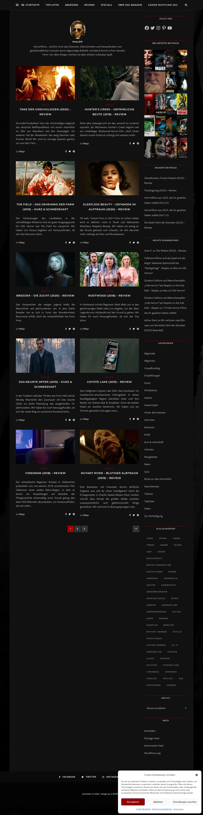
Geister (151, 585)
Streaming (153, 672)
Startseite (33, 4)
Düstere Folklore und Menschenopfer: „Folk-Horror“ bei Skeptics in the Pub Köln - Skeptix (165, 285)
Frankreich (171, 578)
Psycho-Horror (156, 645)
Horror (151, 605)
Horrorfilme (170, 605)
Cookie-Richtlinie (143, 809)
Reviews (89, 4)
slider (150, 658)
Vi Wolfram (116, 793)
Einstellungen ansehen (184, 802)
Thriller (152, 678)
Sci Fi (175, 645)
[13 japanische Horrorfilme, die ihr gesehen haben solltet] (176, 147)
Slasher (172, 652)
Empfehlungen (152, 375)
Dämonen (152, 578)
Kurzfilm (152, 625)
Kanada (163, 618)
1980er (176, 538)
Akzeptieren (133, 802)
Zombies (171, 685)
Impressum (178, 809)
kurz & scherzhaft (153, 442)
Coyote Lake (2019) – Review (109, 381)
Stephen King (171, 665)
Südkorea (171, 672)
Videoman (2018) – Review (45, 473)
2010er (178, 545)
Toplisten (52, 4)
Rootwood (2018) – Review (109, 295)
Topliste (168, 678)
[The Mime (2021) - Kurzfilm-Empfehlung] (154, 147)
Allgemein (149, 360)
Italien (176, 611)
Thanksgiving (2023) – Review (160, 190)
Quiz (146, 471)
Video (147, 508)
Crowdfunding (152, 368)
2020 (149, 551)
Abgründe (71, 4)
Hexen (174, 598)
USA (181, 678)
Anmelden (149, 730)
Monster (168, 625)
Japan (150, 618)
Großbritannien (157, 591)
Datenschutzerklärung (162, 809)
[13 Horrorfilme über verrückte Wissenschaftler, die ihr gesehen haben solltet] (176, 82)
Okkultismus (154, 638)
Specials (106, 4)
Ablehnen (158, 802)
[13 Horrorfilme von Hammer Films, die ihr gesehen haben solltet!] (154, 125)
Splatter (152, 665)
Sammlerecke (151, 486)
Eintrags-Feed (151, 738)
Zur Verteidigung (153, 516)
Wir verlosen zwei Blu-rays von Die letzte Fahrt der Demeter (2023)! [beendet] (164, 325)
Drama (172, 571)
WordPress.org (152, 753)
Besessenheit (154, 558)
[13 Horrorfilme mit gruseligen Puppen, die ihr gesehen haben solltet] (154, 60)
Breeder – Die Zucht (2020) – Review (45, 295)
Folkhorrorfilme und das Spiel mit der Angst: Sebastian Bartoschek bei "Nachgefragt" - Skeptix (164, 263)
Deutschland (155, 571)
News (147, 464)
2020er (161, 551)
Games (148, 397)
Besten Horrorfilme (159, 565)
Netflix (177, 632)
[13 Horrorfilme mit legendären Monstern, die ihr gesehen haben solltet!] (176, 125)
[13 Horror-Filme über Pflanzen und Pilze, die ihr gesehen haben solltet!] (176, 104)
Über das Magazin (130, 4)
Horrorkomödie (156, 611)
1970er (163, 538)
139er (150, 538)
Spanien (165, 658)
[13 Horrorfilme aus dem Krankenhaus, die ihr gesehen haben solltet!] (176, 60)
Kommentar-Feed (153, 745)
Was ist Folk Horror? (174, 290)
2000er (164, 545)
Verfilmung (154, 685)
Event (147, 383)
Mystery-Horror (157, 632)
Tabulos (148, 493)
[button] (196, 775)
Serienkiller (154, 652)
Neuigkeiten (150, 456)
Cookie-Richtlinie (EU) (162, 4)
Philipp (77, 41)
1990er (150, 545)
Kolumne (149, 427)
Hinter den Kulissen (155, 412)
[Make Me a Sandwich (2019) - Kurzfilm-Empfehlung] (154, 82)
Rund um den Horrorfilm (157, 479)
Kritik (45, 105)
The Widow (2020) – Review (171, 250)
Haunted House (156, 598)
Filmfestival (150, 390)
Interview (149, 419)
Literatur (149, 449)
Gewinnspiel (151, 405)
